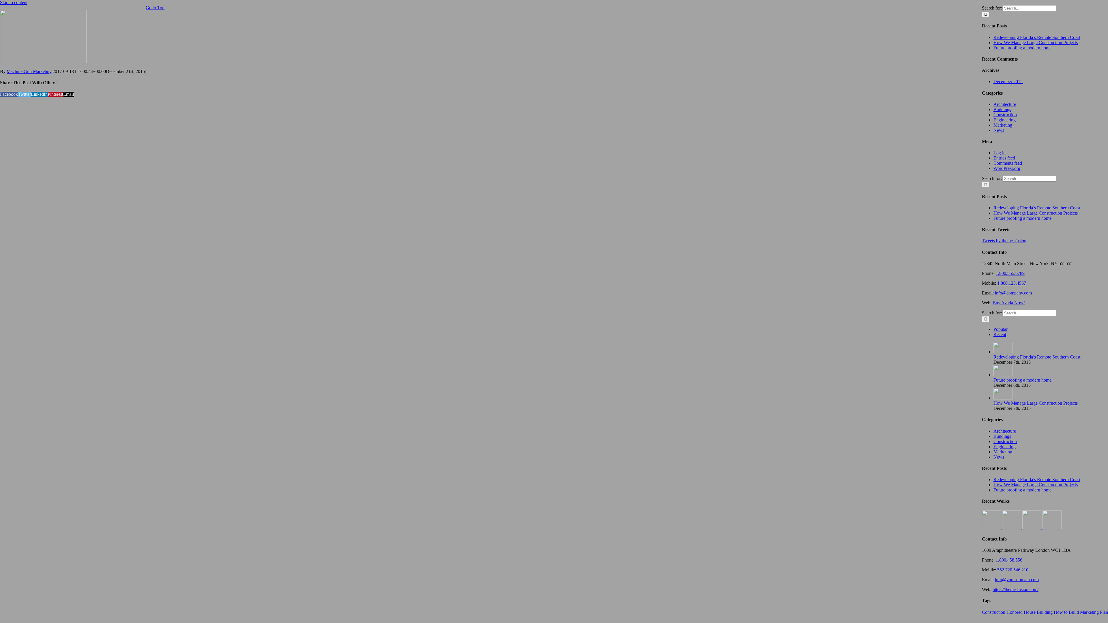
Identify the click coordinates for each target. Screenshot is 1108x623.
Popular (1000, 329)
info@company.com (1013, 292)
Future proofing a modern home (1022, 47)
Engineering (1004, 119)
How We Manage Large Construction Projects (1035, 42)
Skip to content (13, 2)
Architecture (1004, 104)
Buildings (1002, 109)
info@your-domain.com (1017, 579)
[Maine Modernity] (1012, 527)
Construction (1005, 114)
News (998, 130)
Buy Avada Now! (1009, 302)
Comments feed (1007, 163)
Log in (999, 152)
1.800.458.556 (1009, 560)
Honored (1014, 612)
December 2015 (1008, 81)
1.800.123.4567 (1011, 283)
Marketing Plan (1094, 612)
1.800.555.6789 (1010, 273)
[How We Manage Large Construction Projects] (1002, 397)
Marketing (1002, 125)
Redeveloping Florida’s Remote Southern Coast (1036, 37)
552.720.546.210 (1012, 569)
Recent (999, 334)
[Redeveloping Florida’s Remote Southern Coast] (1002, 351)
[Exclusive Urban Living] (1032, 527)
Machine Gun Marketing (29, 71)
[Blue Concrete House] (1052, 527)
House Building (1038, 612)
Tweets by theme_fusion (1004, 240)
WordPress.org (1006, 168)
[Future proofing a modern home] (1002, 374)
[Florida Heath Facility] (992, 527)
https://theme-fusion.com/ (1015, 589)
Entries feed (1004, 157)
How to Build (1066, 612)
